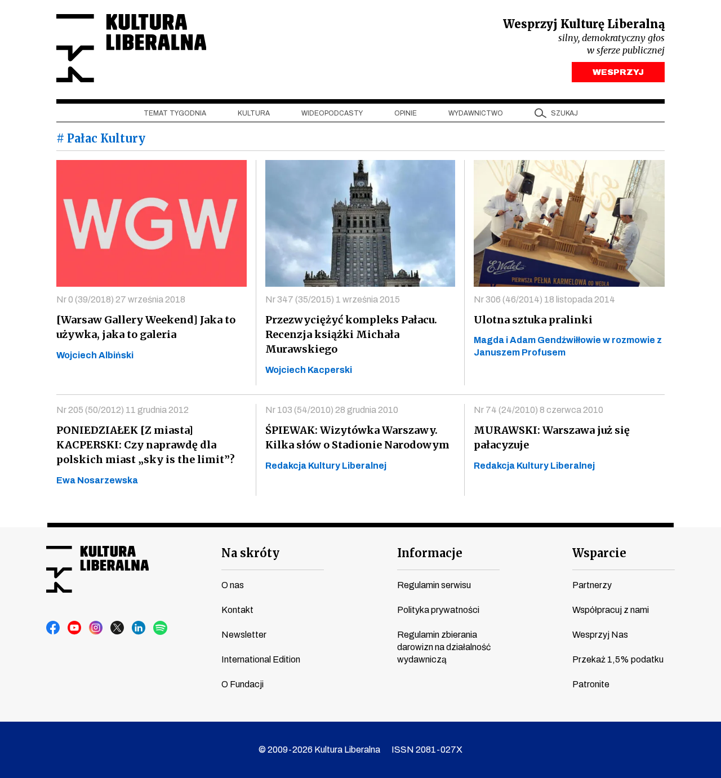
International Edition (260, 659)
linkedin (139, 628)
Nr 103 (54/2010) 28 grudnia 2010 (331, 410)
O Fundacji (242, 684)
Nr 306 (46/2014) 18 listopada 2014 (544, 299)
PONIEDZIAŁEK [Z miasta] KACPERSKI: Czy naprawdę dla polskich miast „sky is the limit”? (145, 445)
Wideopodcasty (332, 113)
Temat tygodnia (175, 113)
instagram (96, 628)
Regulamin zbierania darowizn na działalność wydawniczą (444, 647)
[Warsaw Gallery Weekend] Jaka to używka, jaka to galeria (145, 327)
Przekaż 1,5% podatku (618, 659)
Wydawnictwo (475, 113)
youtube (75, 628)
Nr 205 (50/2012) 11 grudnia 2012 (122, 410)
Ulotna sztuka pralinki (533, 319)
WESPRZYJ (618, 72)
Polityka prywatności (438, 610)
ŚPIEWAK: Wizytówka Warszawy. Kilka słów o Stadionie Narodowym (357, 437)
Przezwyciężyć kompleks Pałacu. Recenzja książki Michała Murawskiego (351, 334)
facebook (53, 628)
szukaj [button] (564, 113)
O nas (232, 585)
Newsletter (243, 634)
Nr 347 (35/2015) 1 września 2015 (332, 299)
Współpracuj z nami (610, 610)
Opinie (405, 113)
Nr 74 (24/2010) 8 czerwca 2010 (538, 410)
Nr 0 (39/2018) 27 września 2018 (120, 299)
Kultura (254, 113)
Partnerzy (592, 585)
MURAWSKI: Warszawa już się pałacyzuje (552, 437)
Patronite (590, 684)
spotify (160, 628)
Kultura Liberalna (131, 48)
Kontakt (237, 610)
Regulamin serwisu (434, 585)
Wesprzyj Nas (600, 634)
